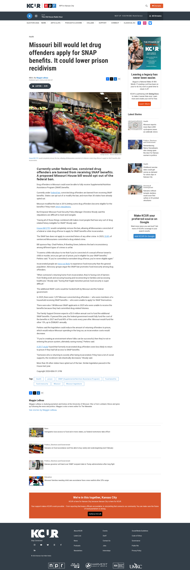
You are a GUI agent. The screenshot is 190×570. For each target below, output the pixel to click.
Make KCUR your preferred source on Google (144, 219)
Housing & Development (148, 186)
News (43, 23)
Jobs (104, 546)
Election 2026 (33, 23)
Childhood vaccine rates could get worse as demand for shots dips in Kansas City (150, 172)
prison (50, 379)
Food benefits (110, 379)
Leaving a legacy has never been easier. (144, 76)
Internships (107, 551)
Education (48, 477)
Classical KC (129, 23)
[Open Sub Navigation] (48, 23)
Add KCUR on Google (144, 236)
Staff (105, 536)
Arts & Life (55, 23)
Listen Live (77, 536)
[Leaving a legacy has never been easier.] (144, 53)
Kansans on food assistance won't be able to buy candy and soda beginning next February (78, 448)
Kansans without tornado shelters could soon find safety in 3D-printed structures (151, 195)
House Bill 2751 (34, 158)
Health (31, 37)
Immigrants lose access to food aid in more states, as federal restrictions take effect (77, 432)
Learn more (144, 104)
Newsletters (78, 551)
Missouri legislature (74, 384)
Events (105, 531)
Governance (136, 541)
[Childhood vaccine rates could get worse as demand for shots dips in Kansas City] (135, 168)
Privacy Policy (136, 551)
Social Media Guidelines (140, 531)
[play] (29, 16)
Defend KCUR (95, 514)
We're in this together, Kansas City (95, 497)
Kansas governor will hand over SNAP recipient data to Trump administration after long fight (79, 464)
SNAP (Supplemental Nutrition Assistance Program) (79, 379)
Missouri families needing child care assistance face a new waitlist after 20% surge (76, 480)
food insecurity (42, 384)
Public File (135, 546)
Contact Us (106, 541)
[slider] (39, 16)
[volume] (36, 16)
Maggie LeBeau (42, 78)
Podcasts (77, 546)
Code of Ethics (137, 536)
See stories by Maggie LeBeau (43, 410)
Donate (157, 6)
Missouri (57, 384)
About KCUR (78, 531)
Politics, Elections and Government (150, 141)
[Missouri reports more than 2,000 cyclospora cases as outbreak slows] (135, 125)
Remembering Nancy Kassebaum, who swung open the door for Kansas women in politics (151, 150)
